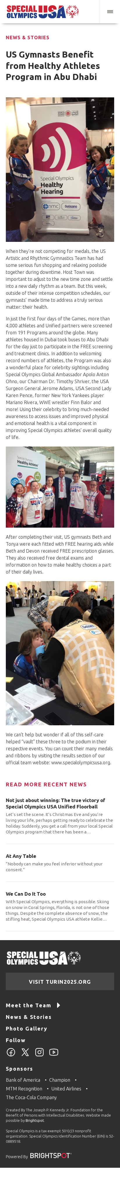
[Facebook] (11, 1055)
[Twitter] (25, 1055)
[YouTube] (54, 1055)
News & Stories (28, 37)
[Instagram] (39, 1055)
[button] (110, 11)
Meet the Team (28, 1005)
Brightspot (35, 1120)
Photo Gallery (26, 1028)
